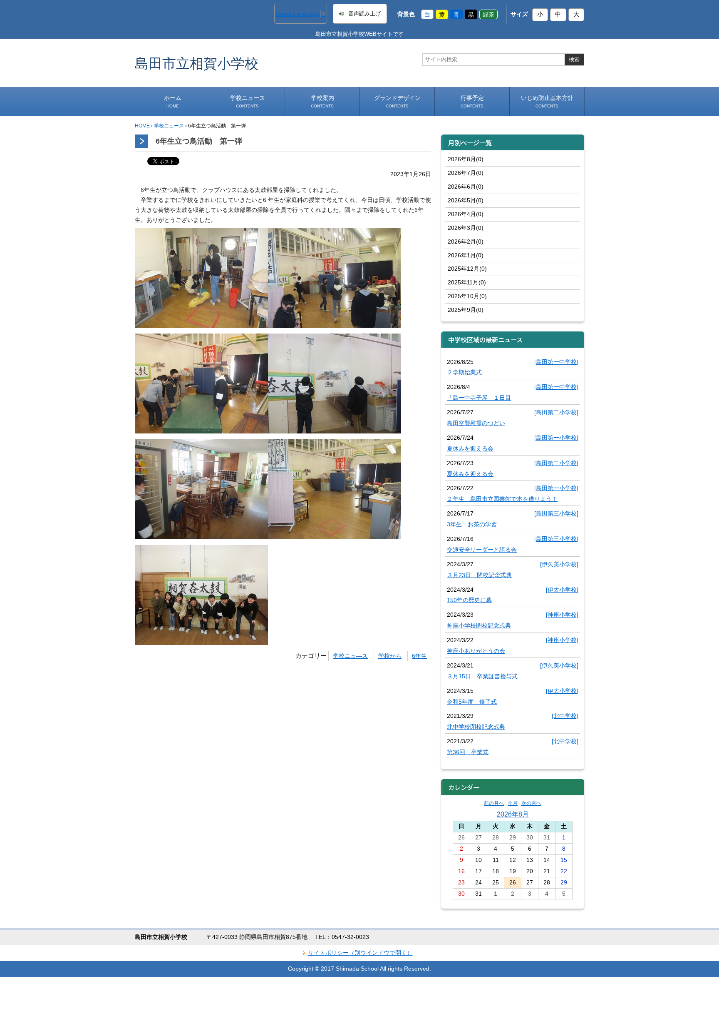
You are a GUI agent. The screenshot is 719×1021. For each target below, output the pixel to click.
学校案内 (322, 101)
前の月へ (494, 803)
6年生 (419, 655)
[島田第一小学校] (556, 437)
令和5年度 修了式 (472, 701)
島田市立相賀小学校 (196, 63)
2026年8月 (513, 814)
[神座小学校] (562, 614)
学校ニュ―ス (350, 655)
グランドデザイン (397, 101)
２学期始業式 (464, 372)
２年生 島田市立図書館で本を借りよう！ (502, 499)
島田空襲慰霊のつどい (476, 423)
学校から (390, 655)
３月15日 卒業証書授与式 (482, 676)
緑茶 (488, 14)
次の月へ (531, 803)
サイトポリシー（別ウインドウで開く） (360, 952)
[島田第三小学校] (556, 513)
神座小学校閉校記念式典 (479, 625)
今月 (513, 803)
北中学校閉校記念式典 (476, 726)
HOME (142, 126)
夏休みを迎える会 (470, 448)
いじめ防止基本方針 (547, 101)
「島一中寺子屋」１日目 (479, 397)
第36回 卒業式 (467, 752)
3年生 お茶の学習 (472, 524)
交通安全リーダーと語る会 (482, 549)
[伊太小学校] (562, 589)
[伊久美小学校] (559, 564)
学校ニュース (247, 101)
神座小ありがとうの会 (476, 650)
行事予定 (472, 101)
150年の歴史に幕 (469, 600)
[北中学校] (565, 715)
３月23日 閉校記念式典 (479, 575)
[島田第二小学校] (556, 412)
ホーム (172, 101)
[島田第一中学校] (556, 362)
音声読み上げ (364, 14)
